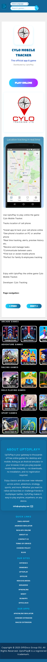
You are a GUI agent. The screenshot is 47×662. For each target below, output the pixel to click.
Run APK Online (23, 530)
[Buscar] (36, 7)
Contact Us (23, 539)
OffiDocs (23, 563)
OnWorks (23, 567)
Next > (34, 306)
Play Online (23, 82)
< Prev (13, 306)
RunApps (24, 598)
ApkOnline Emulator (23, 613)
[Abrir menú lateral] (4, 6)
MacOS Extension (23, 622)
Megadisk (23, 585)
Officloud (23, 603)
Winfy (23, 594)
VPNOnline (24, 589)
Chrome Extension (23, 618)
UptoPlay (23, 572)
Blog (23, 552)
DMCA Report (23, 521)
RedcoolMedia (23, 581)
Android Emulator (23, 526)
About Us (23, 534)
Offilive (23, 576)
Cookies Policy (24, 548)
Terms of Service (23, 543)
